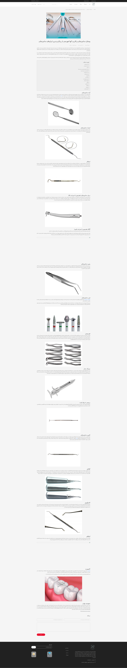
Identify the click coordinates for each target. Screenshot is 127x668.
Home (94, 9)
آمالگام (87, 85)
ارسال (41, 634)
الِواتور (87, 82)
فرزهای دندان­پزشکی (87, 299)
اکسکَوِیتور (86, 84)
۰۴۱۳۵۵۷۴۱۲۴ (89, 660)
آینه (61, 95)
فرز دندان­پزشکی (87, 74)
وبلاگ (81, 4)
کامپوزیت (87, 87)
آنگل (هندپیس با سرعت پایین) (85, 71)
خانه (89, 4)
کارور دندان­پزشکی (86, 80)
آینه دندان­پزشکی (86, 64)
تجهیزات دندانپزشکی (89, 9)
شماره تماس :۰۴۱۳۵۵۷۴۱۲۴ (34, 1)
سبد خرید (39, 4)
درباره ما (71, 4)
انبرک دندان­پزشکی (86, 66)
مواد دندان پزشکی (86, 1)
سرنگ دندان (87, 77)
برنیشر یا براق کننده (85, 79)
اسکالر (88, 67)
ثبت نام (33, 4)
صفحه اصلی (66, 648)
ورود (35, 4)
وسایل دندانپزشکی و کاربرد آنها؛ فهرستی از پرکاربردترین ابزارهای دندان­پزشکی (75, 9)
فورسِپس (87, 75)
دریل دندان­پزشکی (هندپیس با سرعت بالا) (83, 69)
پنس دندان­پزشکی (86, 72)
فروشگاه (85, 4)
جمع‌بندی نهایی (86, 89)
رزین (77, 438)
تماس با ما (75, 4)
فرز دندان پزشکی (93, 1)
